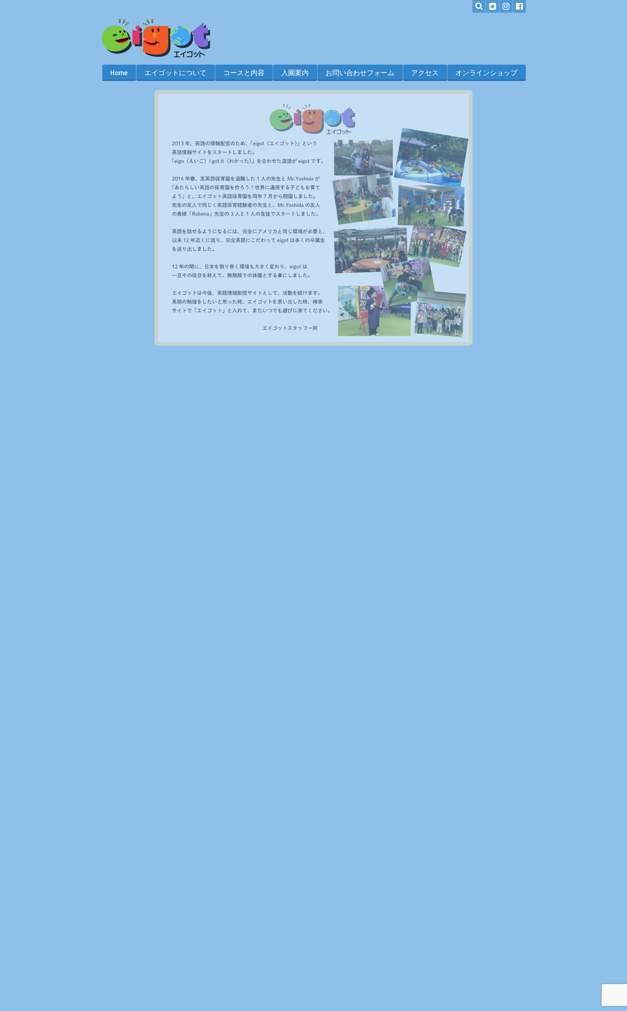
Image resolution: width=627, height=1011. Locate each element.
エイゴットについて (175, 72)
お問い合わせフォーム (359, 72)
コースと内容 (244, 72)
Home (119, 72)
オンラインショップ (486, 72)
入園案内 (295, 72)
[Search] (478, 6)
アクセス (425, 72)
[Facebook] (519, 6)
